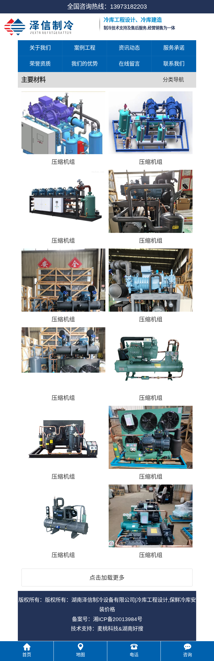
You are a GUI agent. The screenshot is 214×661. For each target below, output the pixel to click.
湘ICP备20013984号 (117, 619)
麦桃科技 (107, 629)
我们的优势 (84, 64)
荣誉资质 (40, 64)
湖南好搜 (132, 629)
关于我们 (40, 48)
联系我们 (173, 64)
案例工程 (84, 48)
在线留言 (129, 64)
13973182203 (128, 6)
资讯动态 (129, 48)
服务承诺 (173, 48)
